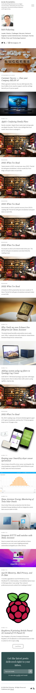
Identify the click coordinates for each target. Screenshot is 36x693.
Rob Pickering (8, 2)
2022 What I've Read (10, 286)
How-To (4, 118)
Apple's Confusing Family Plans (14, 122)
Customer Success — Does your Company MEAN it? (14, 79)
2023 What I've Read (10, 245)
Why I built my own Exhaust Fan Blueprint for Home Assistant (15, 328)
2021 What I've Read (10, 414)
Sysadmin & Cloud (8, 75)
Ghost (12, 689)
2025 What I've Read (10, 163)
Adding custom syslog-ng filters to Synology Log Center (15, 372)
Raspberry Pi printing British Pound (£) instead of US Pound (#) (16, 632)
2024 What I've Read (10, 204)
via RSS (18, 675)
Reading (4, 160)
